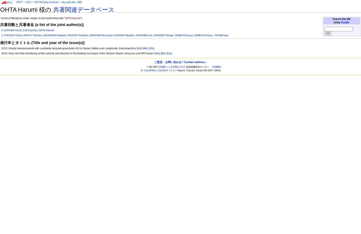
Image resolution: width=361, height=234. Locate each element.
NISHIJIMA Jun (144, 35)
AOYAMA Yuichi (13, 30)
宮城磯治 (216, 67)
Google (345, 22)
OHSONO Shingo (164, 35)
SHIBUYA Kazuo (203, 35)
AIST (19, 2)
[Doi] (151, 48)
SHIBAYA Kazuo (184, 35)
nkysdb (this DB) (72, 2)
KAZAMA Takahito (124, 35)
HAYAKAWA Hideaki (54, 35)
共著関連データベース (83, 9)
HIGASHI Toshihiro (78, 35)
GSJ (28, 2)
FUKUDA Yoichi (13, 35)
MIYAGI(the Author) (46, 2)
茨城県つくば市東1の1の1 (172, 67)
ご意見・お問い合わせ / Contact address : (180, 62)
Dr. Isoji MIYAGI (148, 70)
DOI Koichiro (30, 30)
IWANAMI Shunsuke (101, 35)
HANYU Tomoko (32, 35)
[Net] (139, 48)
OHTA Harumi (46, 30)
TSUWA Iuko (221, 35)
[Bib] (145, 48)
